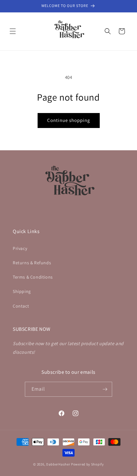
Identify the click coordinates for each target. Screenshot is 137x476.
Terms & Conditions (33, 277)
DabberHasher (58, 464)
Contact (21, 306)
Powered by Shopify (87, 464)
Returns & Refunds (32, 263)
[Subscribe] (105, 389)
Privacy (20, 248)
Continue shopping (68, 120)
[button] (13, 31)
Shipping (22, 291)
